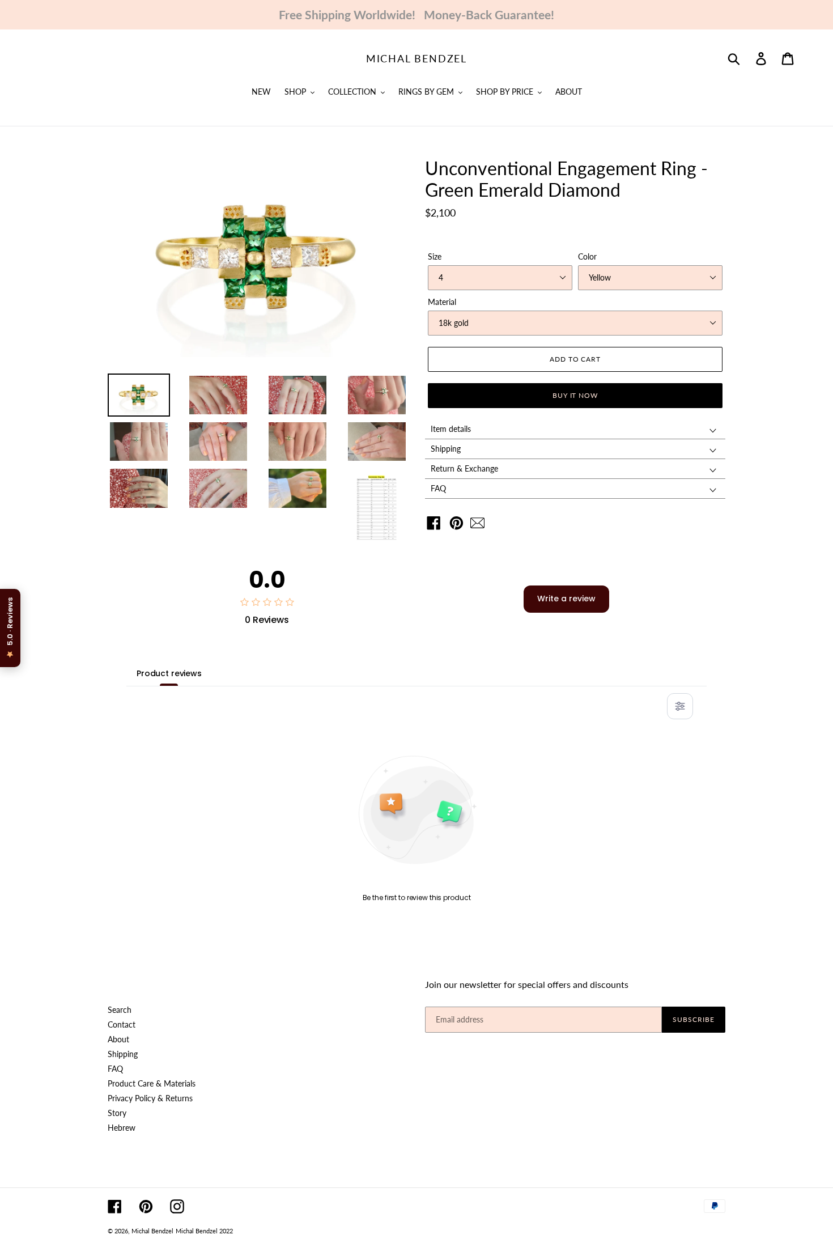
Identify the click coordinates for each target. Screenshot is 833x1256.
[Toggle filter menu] (680, 706)
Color (587, 256)
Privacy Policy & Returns (150, 1098)
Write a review (566, 598)
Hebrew (121, 1127)
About (118, 1039)
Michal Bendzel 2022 (204, 1230)
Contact (121, 1024)
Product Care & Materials (152, 1083)
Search (119, 1010)
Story (117, 1113)
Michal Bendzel (416, 59)
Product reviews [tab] (169, 673)
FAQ (115, 1068)
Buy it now (575, 395)
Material (442, 302)
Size (434, 256)
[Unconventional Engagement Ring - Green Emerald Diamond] (480, 526)
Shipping (123, 1054)
